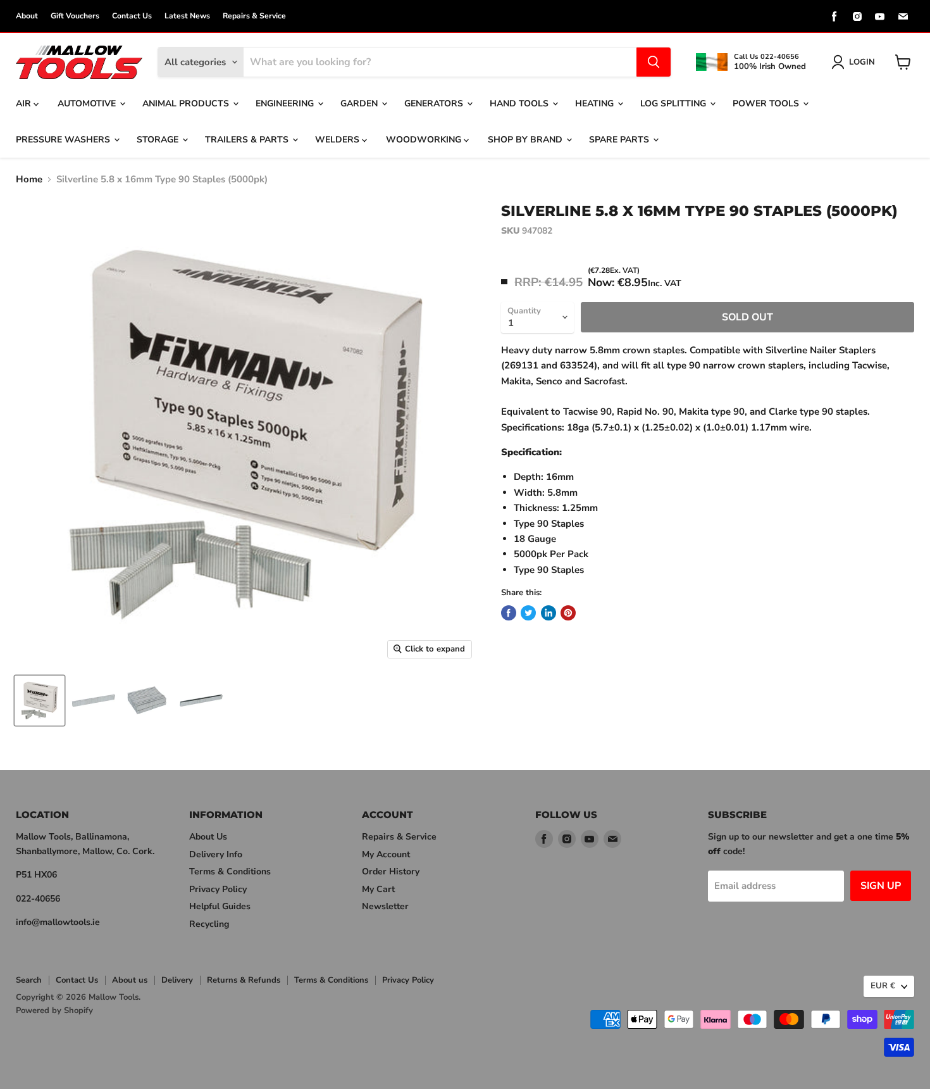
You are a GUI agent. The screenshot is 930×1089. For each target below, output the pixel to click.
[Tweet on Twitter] (528, 612)
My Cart (378, 889)
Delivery (177, 980)
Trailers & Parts (248, 140)
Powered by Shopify (54, 1010)
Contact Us (132, 15)
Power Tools (767, 104)
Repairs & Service (254, 15)
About (27, 15)
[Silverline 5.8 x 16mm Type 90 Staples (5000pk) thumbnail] (40, 701)
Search (29, 980)
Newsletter (385, 906)
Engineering (286, 104)
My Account (386, 854)
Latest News (187, 15)
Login (862, 62)
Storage (159, 140)
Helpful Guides (220, 906)
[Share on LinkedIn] (548, 612)
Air (25, 104)
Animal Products (187, 104)
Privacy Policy (218, 889)
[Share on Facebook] (508, 612)
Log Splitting (674, 104)
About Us (208, 837)
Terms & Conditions (230, 872)
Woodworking (425, 140)
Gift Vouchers (75, 15)
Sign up (880, 886)
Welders (338, 140)
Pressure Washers (64, 140)
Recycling (209, 924)
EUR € (883, 985)
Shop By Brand (526, 140)
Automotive (88, 104)
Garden (360, 104)
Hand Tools (520, 104)
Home (29, 179)
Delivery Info (215, 854)
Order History (390, 872)
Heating (595, 104)
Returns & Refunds (243, 980)
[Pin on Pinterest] (568, 612)
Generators (435, 104)
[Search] (653, 62)
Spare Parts (620, 140)
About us (129, 980)
